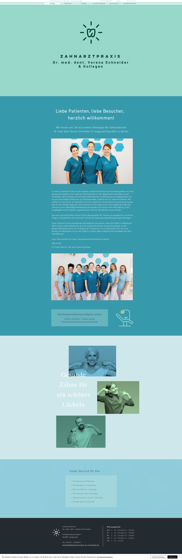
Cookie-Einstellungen (158, 557)
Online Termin (88, 319)
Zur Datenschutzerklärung (105, 557)
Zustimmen (172, 557)
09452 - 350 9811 (72, 319)
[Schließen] (180, 556)
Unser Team (56, 239)
